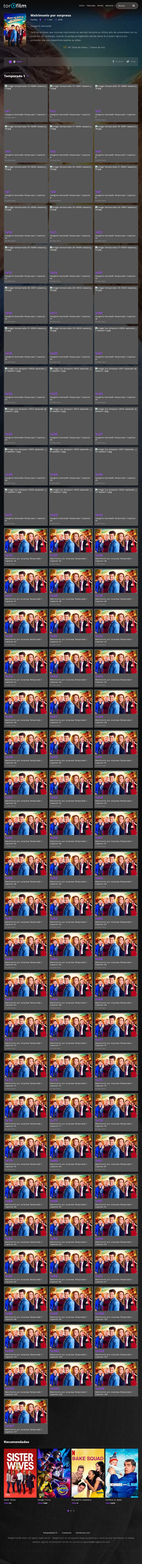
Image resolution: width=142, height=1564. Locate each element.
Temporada (14, 75)
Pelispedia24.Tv (50, 1533)
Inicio (81, 5)
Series (100, 5)
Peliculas (91, 5)
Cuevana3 (66, 1533)
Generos (109, 5)
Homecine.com (83, 1533)
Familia (34, 20)
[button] (68, 1511)
